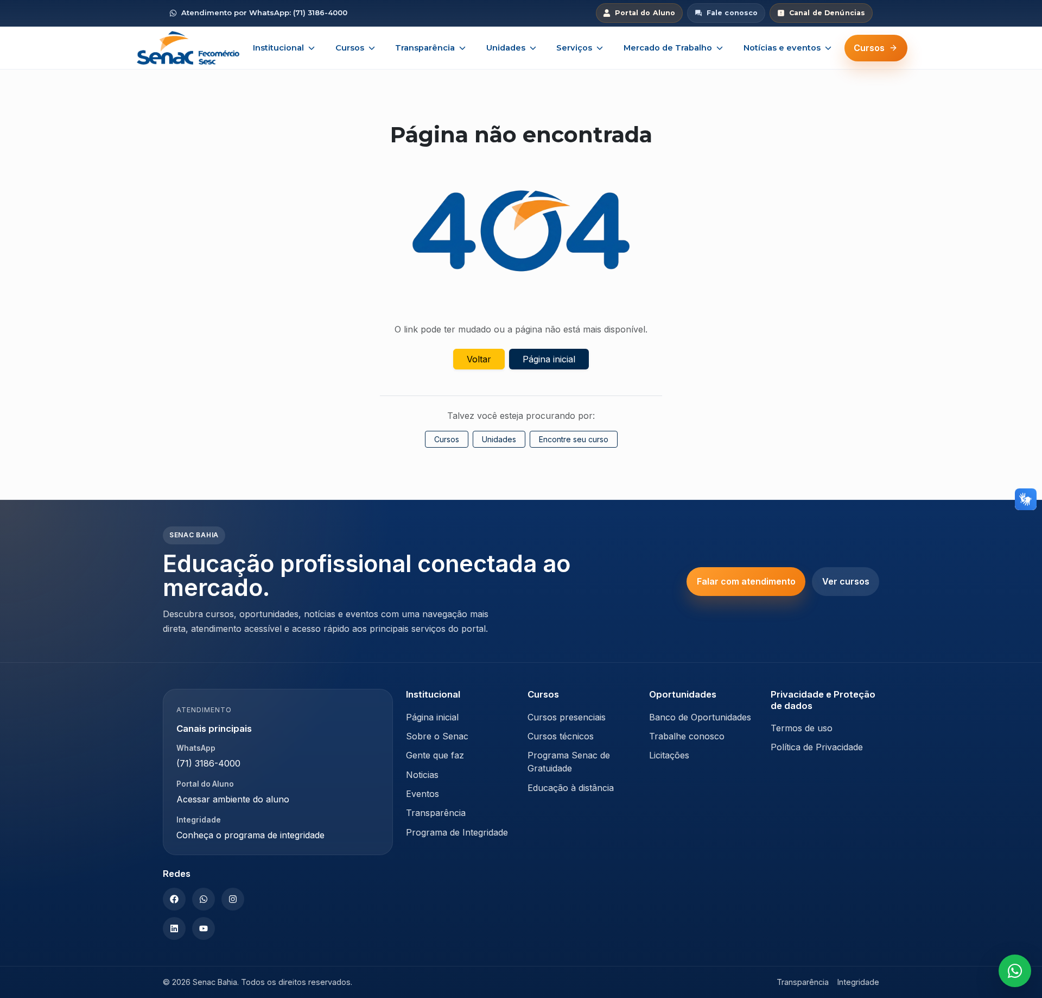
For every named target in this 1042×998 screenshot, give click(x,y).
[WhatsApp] (203, 899)
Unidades (505, 48)
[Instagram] (232, 899)
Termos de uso (802, 728)
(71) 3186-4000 (208, 763)
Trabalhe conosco (687, 736)
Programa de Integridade (457, 832)
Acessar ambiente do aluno (232, 799)
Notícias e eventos (782, 48)
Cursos (349, 48)
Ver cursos (845, 581)
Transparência (425, 48)
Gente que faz (435, 755)
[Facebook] (174, 899)
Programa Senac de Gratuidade (569, 762)
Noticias (422, 774)
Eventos (422, 793)
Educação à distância (571, 787)
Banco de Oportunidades (700, 717)
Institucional (278, 48)
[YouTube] (203, 928)
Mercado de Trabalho (668, 48)
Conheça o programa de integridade (250, 835)
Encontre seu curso (573, 439)
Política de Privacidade (817, 747)
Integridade (858, 982)
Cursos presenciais (567, 717)
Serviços (574, 48)
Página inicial (549, 359)
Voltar (479, 359)
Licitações (669, 755)
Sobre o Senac (437, 736)
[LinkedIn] (174, 928)
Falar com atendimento (746, 581)
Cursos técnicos (561, 736)
